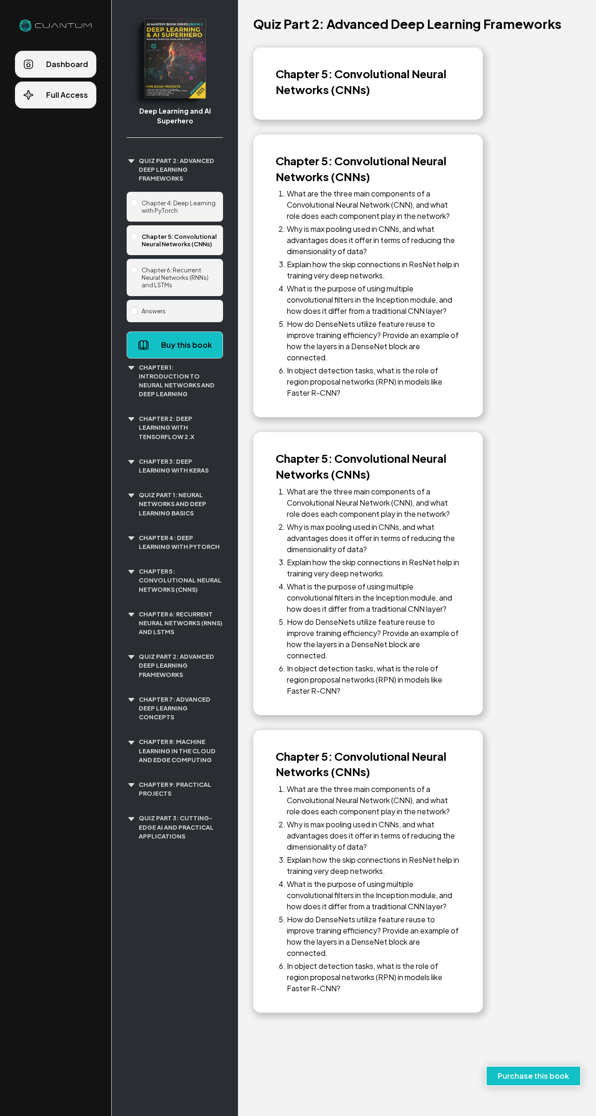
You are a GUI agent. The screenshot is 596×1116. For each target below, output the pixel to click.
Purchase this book (533, 1076)
